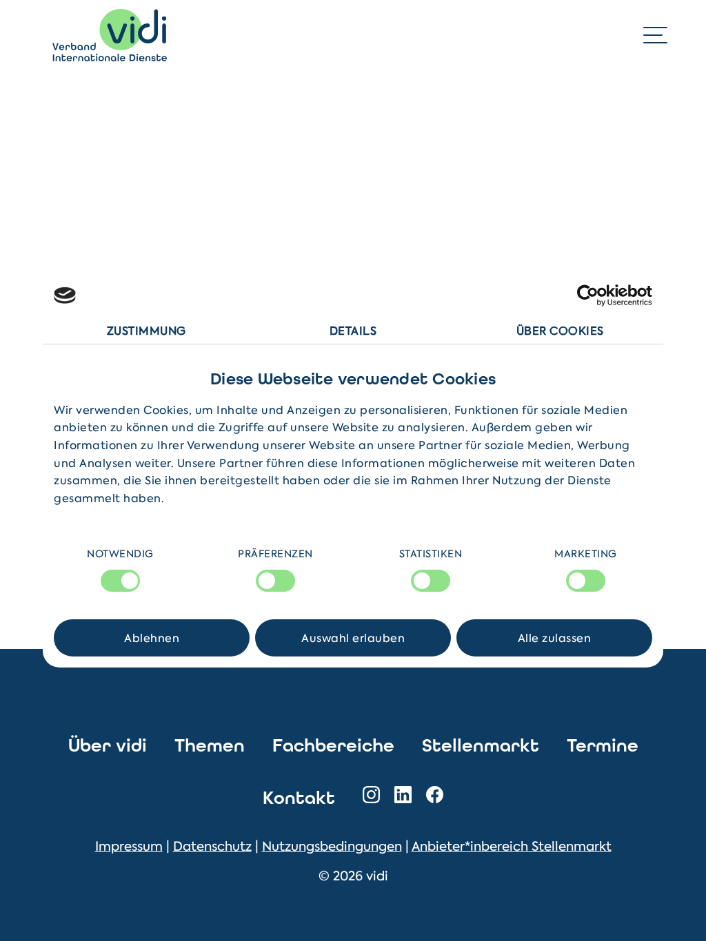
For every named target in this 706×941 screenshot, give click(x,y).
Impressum (129, 846)
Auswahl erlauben (353, 638)
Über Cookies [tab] (560, 330)
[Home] (109, 35)
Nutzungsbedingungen (332, 846)
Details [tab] (353, 330)
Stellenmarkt (480, 745)
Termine (602, 745)
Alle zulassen (555, 638)
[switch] (275, 581)
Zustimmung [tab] (146, 330)
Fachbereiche (333, 745)
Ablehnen (151, 638)
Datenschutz (212, 846)
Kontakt (299, 798)
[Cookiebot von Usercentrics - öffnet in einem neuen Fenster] (592, 296)
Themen (209, 745)
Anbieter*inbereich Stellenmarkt (512, 846)
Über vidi (107, 745)
